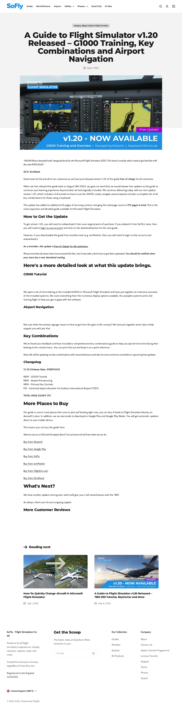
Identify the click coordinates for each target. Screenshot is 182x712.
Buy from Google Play (34, 449)
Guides (30, 6)
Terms (144, 667)
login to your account (52, 228)
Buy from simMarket (34, 463)
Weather (116, 644)
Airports (57, 6)
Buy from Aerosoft (33, 441)
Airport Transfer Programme (155, 650)
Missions (81, 6)
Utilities (68, 6)
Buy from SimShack (33, 478)
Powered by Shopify (30, 701)
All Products (118, 656)
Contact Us (146, 644)
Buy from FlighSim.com (35, 470)
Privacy (144, 672)
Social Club (96, 6)
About (144, 639)
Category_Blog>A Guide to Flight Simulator (91, 25)
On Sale (108, 6)
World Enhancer (43, 6)
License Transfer (149, 656)
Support (145, 661)
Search (144, 678)
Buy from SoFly (31, 456)
